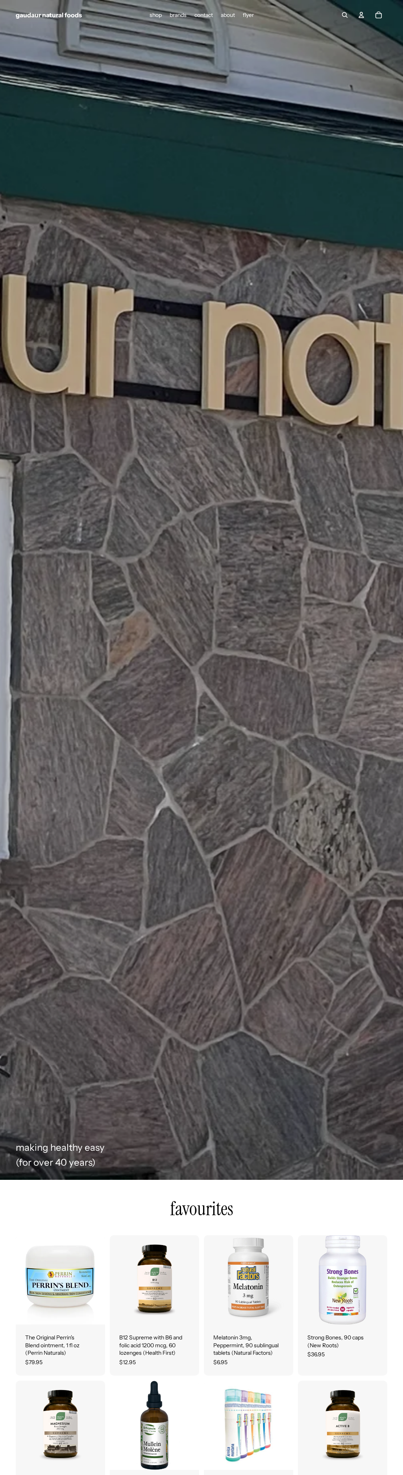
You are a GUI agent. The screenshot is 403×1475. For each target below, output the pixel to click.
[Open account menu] (361, 15)
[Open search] (344, 15)
